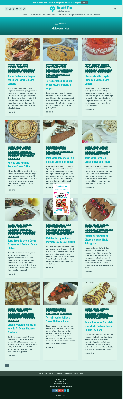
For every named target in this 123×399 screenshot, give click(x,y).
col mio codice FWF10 (61, 190)
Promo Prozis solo (61, 186)
